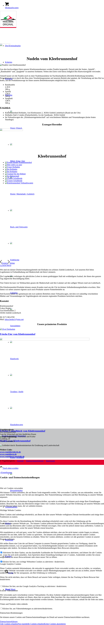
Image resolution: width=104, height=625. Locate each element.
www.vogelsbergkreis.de (10, 452)
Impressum (50, 461)
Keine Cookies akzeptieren (55, 624)
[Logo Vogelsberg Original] (8, 27)
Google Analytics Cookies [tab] (10, 564)
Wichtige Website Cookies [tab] (10, 510)
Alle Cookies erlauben (9, 624)
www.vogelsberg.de (8, 454)
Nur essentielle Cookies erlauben (31, 624)
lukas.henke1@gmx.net (14, 319)
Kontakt (20, 461)
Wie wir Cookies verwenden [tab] (11, 488)
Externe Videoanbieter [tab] (9, 591)
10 (10, 265)
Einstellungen (6, 472)
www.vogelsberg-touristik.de (12, 456)
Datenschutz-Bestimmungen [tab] (11, 613)
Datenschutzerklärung (35, 461)
